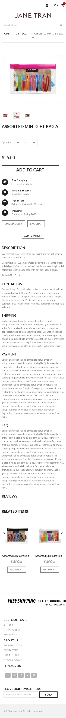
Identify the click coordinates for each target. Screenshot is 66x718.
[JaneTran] (33, 15)
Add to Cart (30, 169)
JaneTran (17, 711)
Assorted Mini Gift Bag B (49, 555)
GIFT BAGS (22, 33)
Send (48, 694)
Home (6, 33)
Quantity (6, 142)
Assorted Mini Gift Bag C (16, 555)
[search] (61, 25)
